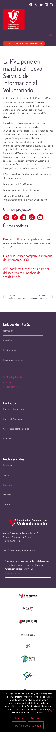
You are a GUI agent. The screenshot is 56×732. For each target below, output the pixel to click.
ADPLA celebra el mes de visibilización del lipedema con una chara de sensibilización (26, 272)
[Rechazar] (51, 710)
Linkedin (7, 494)
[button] (50, 35)
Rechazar (36, 718)
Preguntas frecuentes (13, 359)
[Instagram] (51, 4)
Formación (8, 330)
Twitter (6, 475)
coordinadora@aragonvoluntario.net (19, 550)
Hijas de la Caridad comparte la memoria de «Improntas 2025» (27, 258)
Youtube (7, 504)
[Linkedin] (46, 4)
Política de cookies (11, 386)
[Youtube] (41, 4)
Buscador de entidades (14, 409)
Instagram (7, 484)
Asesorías (7, 340)
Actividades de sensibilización (17, 428)
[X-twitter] (35, 4)
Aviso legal (8, 382)
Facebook (7, 465)
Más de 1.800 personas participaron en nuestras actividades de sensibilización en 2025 (26, 243)
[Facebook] (30, 4)
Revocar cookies (12, 573)
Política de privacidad (13, 377)
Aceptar (19, 718)
